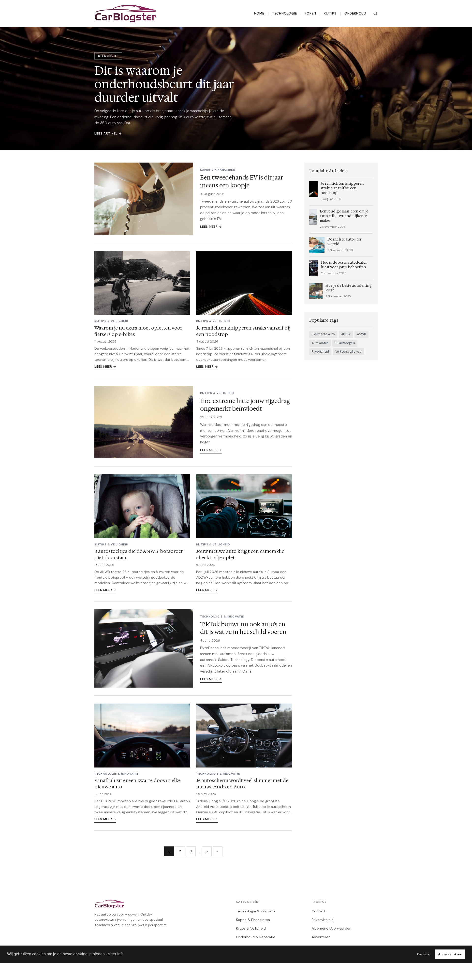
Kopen (310, 13)
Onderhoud (355, 13)
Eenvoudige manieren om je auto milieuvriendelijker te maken (344, 216)
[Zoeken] (375, 13)
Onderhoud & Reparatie (255, 937)
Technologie (284, 13)
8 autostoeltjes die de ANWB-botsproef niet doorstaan (138, 554)
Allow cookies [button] (450, 954)
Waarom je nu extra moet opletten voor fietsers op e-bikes (138, 331)
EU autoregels (345, 343)
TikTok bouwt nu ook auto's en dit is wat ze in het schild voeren (243, 628)
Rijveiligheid (320, 352)
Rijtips (330, 13)
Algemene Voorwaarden (331, 928)
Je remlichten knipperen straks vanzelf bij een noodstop (243, 331)
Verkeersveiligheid (348, 352)
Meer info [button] (115, 954)
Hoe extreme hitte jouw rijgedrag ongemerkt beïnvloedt (245, 405)
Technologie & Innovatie (256, 911)
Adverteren (321, 937)
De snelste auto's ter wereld (344, 241)
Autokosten (320, 343)
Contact (318, 911)
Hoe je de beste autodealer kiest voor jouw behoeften (344, 265)
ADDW (346, 334)
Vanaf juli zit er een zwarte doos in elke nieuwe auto (137, 783)
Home (259, 13)
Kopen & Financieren (253, 920)
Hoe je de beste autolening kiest (348, 288)
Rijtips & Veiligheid (251, 928)
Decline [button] (423, 954)
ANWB (361, 334)
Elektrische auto (323, 334)
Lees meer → (211, 227)
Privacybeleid (323, 920)
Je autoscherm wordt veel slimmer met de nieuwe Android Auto (242, 783)
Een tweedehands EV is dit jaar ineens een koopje (241, 181)
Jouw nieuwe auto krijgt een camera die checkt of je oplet (240, 554)
